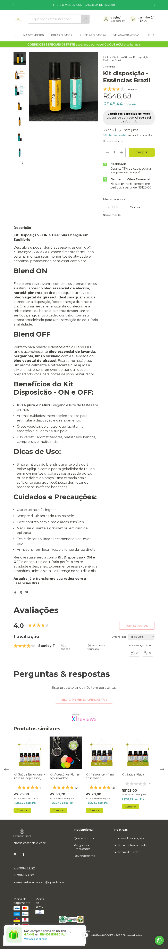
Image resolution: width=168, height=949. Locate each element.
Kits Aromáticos (121, 57)
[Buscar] (85, 19)
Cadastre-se (118, 20)
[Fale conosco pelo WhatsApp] (159, 940)
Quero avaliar (137, 625)
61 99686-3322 (24, 875)
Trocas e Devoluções (129, 838)
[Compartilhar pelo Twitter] (21, 592)
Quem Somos (84, 838)
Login (115, 17)
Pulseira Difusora (93, 35)
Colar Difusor (61, 35)
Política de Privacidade (130, 845)
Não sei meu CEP (113, 214)
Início (106, 57)
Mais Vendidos (33, 35)
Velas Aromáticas (126, 35)
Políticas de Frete (126, 852)
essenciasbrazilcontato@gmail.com (39, 882)
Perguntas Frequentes (82, 847)
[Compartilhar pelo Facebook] (16, 592)
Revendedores (84, 856)
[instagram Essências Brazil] (15, 855)
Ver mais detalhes (113, 141)
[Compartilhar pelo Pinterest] (26, 592)
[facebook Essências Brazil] (23, 855)
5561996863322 (24, 868)
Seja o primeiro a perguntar (84, 699)
